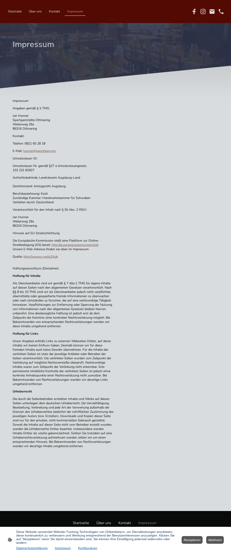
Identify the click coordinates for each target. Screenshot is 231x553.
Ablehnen (215, 540)
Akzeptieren (192, 540)
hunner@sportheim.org (39, 151)
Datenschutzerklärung (32, 548)
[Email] (212, 11)
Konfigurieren (87, 548)
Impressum (63, 548)
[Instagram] (203, 11)
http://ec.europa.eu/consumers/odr (75, 245)
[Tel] (221, 11)
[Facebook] (194, 11)
